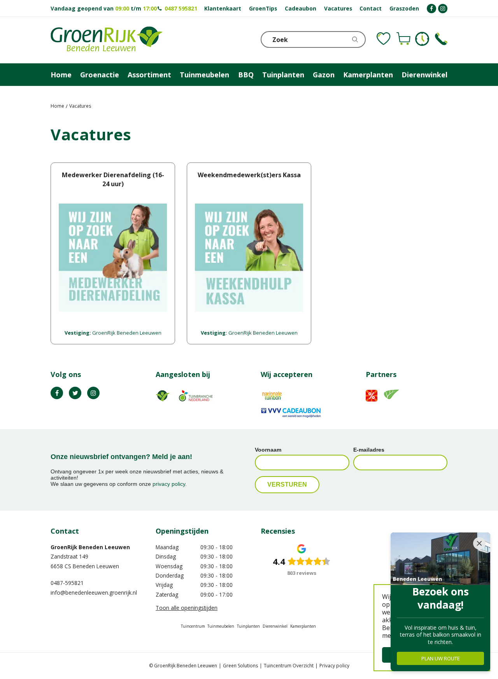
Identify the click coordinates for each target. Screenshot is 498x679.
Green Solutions (240, 665)
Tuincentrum (193, 626)
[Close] (479, 543)
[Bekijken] (403, 39)
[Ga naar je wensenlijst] (384, 39)
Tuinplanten (248, 626)
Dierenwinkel (275, 626)
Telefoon (441, 39)
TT (75, 393)
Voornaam (268, 450)
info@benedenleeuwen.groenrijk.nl (94, 592)
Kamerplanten (303, 626)
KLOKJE (422, 39)
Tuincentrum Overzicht (289, 665)
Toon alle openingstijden (186, 607)
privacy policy (169, 484)
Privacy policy (334, 665)
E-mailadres (368, 450)
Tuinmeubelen (220, 626)
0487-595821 (67, 582)
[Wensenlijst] (384, 39)
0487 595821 (181, 8)
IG (93, 393)
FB (57, 393)
